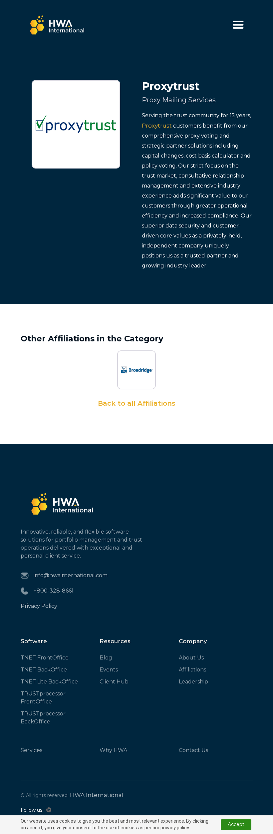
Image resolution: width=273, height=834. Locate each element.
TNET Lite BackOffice (49, 681)
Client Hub (114, 681)
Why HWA (113, 750)
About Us (191, 657)
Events (109, 669)
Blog (106, 657)
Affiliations (192, 669)
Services (31, 750)
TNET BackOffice (44, 669)
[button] (238, 25)
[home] (57, 25)
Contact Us (193, 750)
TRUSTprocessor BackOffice (43, 717)
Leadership (193, 681)
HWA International (97, 795)
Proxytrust (157, 125)
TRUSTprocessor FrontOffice (43, 697)
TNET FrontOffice (45, 657)
